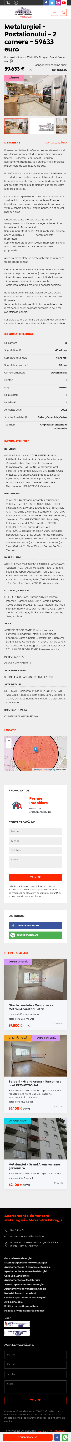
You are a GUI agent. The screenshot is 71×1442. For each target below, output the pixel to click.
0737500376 (8, 2)
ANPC (7, 1319)
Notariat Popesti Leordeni (20, 1293)
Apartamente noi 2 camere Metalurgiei (27, 1267)
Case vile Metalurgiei (16, 1276)
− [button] (9, 746)
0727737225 (35, 809)
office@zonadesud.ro (40, 812)
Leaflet (36, 769)
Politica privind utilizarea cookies (24, 1311)
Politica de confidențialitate (21, 1306)
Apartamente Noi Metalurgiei (22, 1280)
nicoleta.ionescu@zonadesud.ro (16, 2)
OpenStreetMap (48, 769)
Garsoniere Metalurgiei (18, 1258)
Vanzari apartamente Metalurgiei (24, 1285)
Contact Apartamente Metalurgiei (24, 1298)
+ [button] (9, 741)
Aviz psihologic (13, 1302)
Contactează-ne (56, 142)
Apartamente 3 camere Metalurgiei (25, 1271)
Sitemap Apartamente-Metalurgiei (25, 1263)
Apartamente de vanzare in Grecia (25, 1289)
